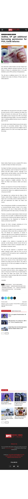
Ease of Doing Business (17, 284)
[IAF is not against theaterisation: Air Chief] (4, 316)
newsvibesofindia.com (9, 448)
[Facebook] (10, 466)
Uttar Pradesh (5, 290)
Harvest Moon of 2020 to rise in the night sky (20, 304)
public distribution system (7, 289)
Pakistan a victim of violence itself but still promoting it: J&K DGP (7, 305)
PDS (14, 287)
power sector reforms (21, 287)
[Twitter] (14, 466)
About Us (14, 444)
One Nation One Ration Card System (18, 286)
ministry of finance (6, 286)
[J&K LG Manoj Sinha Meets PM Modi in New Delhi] (21, 411)
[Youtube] (17, 466)
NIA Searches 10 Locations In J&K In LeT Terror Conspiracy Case (20, 404)
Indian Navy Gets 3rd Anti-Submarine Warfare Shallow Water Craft (7, 418)
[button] (26, 30)
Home (2, 32)
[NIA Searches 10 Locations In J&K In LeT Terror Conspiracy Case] (4, 322)
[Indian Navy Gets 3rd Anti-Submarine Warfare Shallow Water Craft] (4, 328)
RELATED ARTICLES (6, 311)
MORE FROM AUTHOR (16, 311)
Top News (9, 34)
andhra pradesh (8, 284)
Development (7, 32)
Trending (14, 34)
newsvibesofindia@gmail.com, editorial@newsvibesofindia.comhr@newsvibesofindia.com (15, 456)
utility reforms (17, 289)
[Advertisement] (14, 14)
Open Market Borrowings (7, 287)
